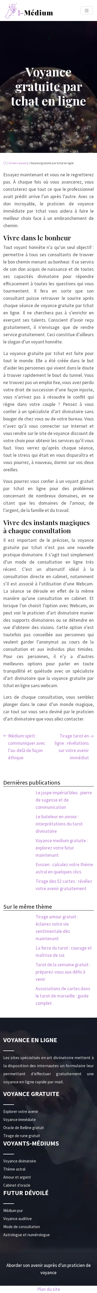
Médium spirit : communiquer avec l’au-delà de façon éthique (26, 747)
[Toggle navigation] (87, 10)
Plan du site (48, 1289)
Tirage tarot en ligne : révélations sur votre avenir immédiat (72, 747)
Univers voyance (18, 163)
